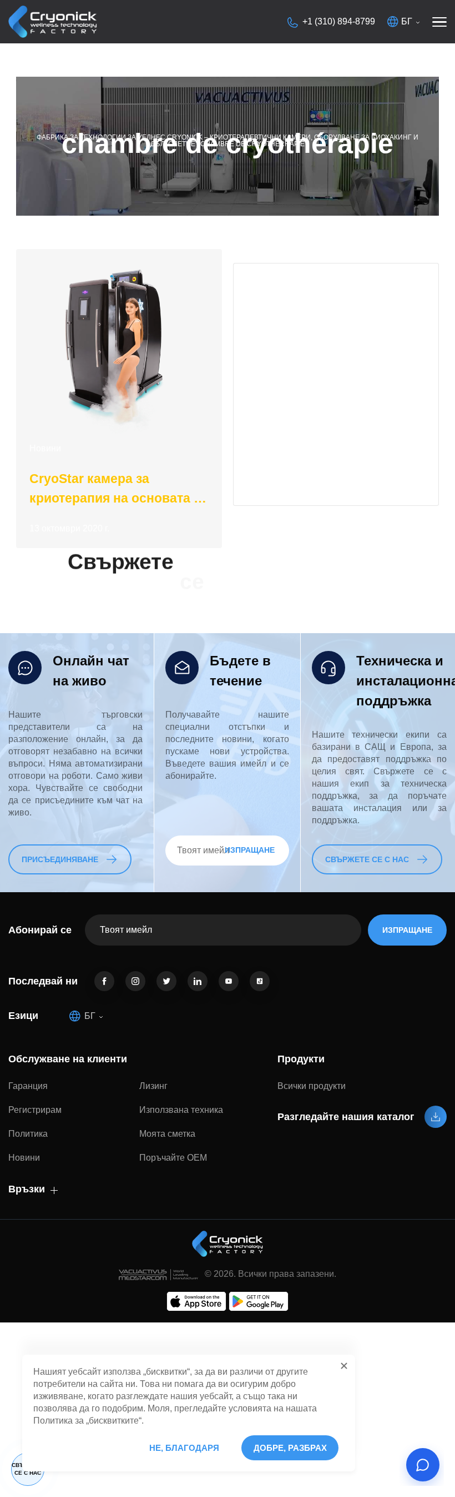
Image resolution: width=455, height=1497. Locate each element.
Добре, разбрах (290, 1448)
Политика (28, 1133)
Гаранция (28, 1086)
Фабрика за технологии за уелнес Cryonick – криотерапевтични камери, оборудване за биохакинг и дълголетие (227, 140)
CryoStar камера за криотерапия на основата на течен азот (119, 489)
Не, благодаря (184, 1448)
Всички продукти (311, 1086)
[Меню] (439, 21)
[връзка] (104, 981)
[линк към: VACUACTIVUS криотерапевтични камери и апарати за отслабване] (52, 22)
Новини (45, 448)
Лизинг (153, 1086)
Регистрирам (35, 1110)
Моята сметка (167, 1133)
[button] (344, 1365)
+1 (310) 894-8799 (338, 21)
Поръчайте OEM (173, 1157)
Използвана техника (181, 1110)
